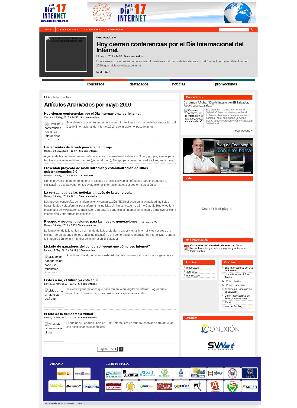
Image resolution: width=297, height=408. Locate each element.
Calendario (92, 29)
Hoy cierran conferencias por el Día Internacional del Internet (169, 46)
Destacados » (106, 37)
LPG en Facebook (235, 285)
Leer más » (103, 71)
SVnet (228, 302)
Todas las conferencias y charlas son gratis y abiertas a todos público (217, 248)
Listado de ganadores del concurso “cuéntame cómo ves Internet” (97, 246)
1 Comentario (86, 175)
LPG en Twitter (233, 281)
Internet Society (233, 306)
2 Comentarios (86, 250)
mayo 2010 (192, 267)
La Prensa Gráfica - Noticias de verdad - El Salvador (64, 403)
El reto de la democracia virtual (68, 314)
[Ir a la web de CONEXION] (220, 337)
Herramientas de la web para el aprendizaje (78, 147)
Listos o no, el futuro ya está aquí (71, 280)
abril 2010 (191, 271)
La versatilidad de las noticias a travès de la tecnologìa (88, 192)
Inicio (48, 29)
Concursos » (194, 97)
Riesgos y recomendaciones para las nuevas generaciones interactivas (100, 221)
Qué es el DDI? (68, 29)
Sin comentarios (133, 56)
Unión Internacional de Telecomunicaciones (237, 297)
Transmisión (115, 29)
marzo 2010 (193, 275)
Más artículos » (243, 130)
